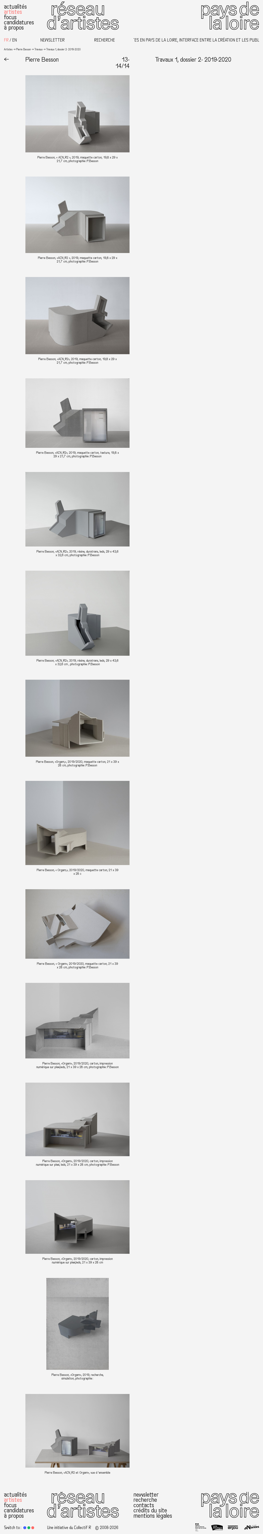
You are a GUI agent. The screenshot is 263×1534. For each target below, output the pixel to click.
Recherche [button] (104, 40)
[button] (24, 1527)
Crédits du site (150, 1510)
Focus (10, 17)
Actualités (15, 6)
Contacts (143, 1505)
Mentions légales (152, 1515)
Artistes (13, 11)
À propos (14, 27)
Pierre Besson (23, 49)
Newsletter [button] (52, 40)
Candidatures (19, 22)
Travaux (38, 49)
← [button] (6, 59)
